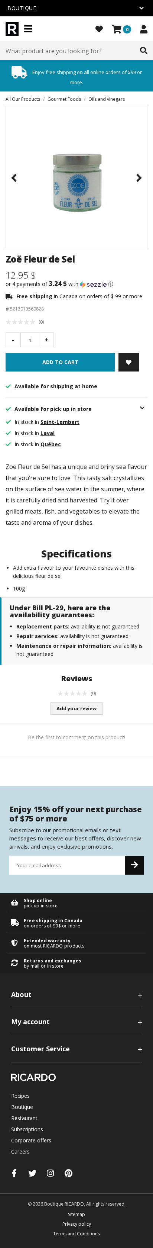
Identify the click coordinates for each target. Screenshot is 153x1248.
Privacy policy (76, 1224)
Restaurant (24, 1118)
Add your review (76, 708)
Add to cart (60, 362)
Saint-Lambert (59, 421)
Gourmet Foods (64, 99)
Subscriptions (27, 1129)
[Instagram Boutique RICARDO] (50, 1173)
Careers (20, 1151)
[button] (76, 284)
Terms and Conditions (76, 1234)
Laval (47, 433)
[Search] (143, 51)
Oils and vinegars (106, 99)
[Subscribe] (134, 865)
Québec (50, 444)
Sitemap (76, 1214)
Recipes (20, 1095)
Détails (76, 903)
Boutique (22, 1106)
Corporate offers (31, 1140)
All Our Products (23, 99)
